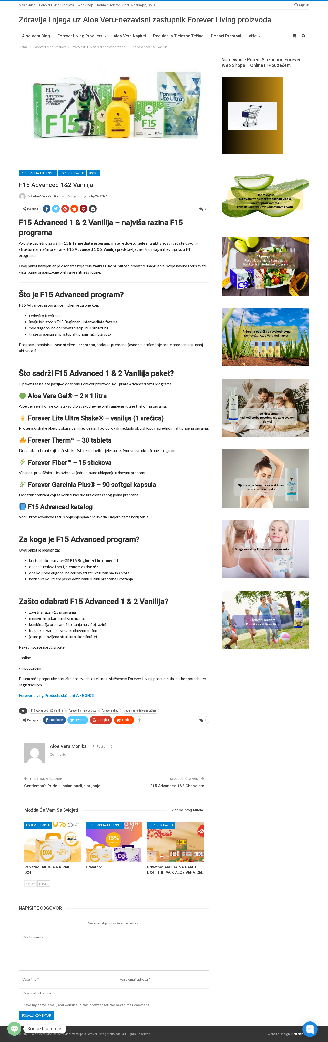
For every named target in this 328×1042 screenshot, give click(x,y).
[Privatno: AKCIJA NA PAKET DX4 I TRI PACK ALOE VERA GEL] (175, 842)
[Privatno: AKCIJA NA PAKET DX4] (52, 842)
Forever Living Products (79, 36)
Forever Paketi (72, 173)
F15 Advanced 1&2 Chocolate (177, 786)
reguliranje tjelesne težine (140, 710)
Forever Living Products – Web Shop (66, 5)
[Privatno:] (114, 842)
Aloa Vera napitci (130, 36)
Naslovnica (27, 5)
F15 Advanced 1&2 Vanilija (47, 710)
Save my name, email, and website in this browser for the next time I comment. (87, 1005)
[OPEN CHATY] (14, 1029)
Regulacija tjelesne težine (178, 36)
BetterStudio (300, 1034)
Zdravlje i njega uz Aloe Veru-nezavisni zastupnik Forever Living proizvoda (145, 19)
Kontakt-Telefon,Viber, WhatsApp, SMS (126, 5)
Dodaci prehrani (226, 36)
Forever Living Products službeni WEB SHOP (57, 695)
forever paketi (110, 710)
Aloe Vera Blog (36, 36)
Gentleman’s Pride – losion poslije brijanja (62, 786)
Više (253, 36)
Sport (93, 173)
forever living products (82, 710)
